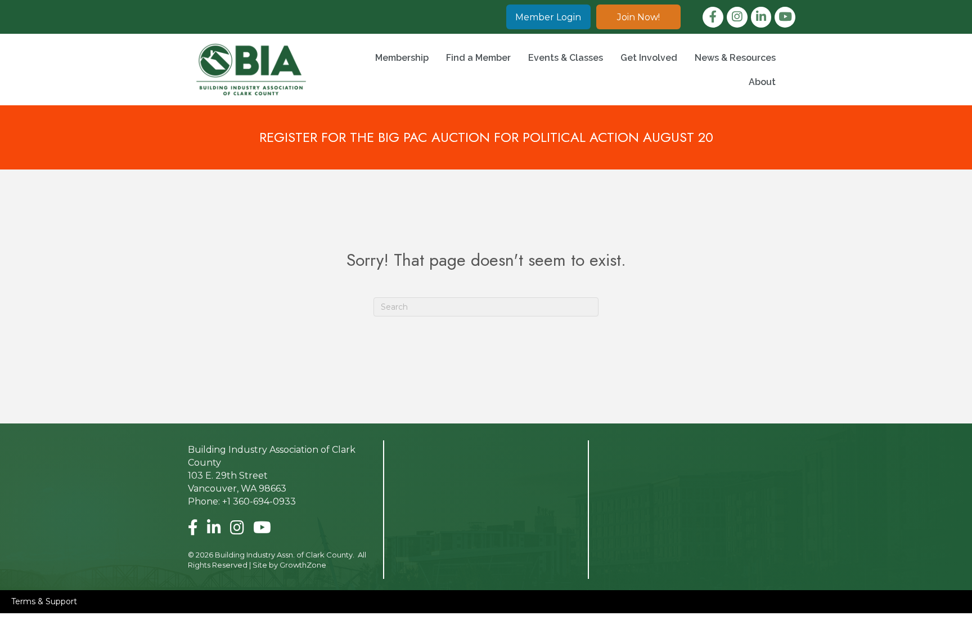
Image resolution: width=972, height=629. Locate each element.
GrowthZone (303, 564)
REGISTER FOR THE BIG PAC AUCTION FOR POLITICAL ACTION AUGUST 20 (486, 137)
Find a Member (478, 57)
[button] (548, 17)
